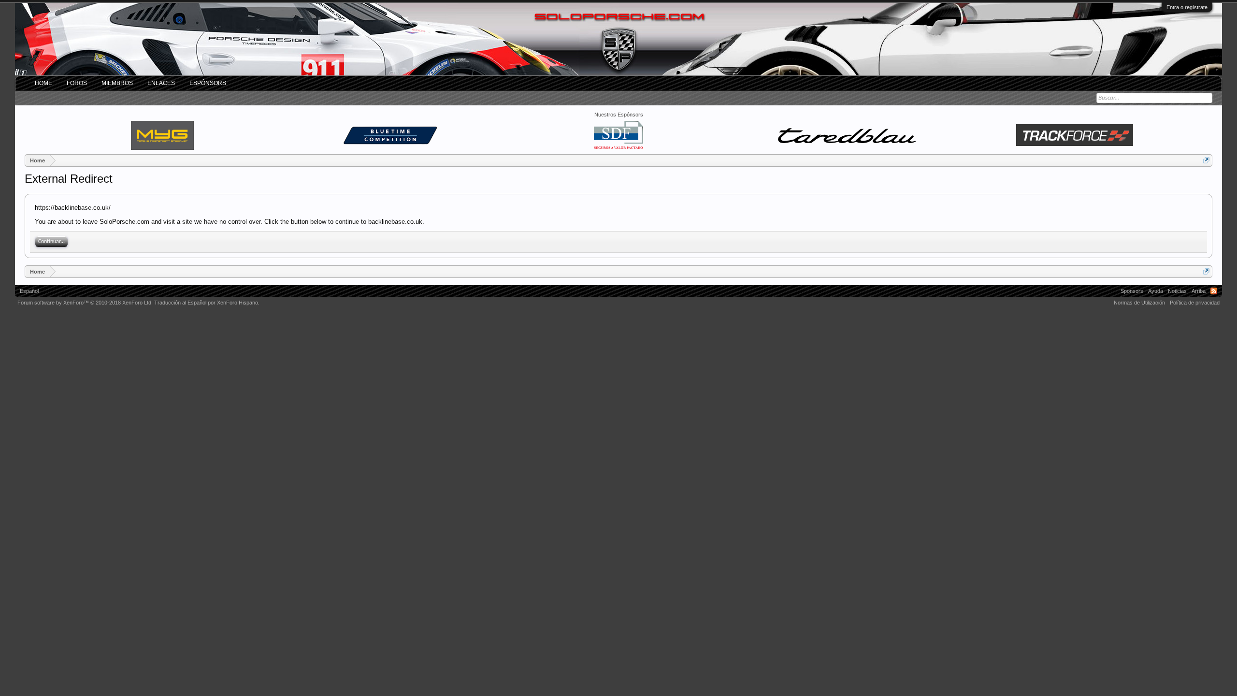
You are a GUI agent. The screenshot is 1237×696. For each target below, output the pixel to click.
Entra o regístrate (1187, 7)
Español (29, 291)
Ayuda (1155, 291)
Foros (77, 83)
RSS (1213, 291)
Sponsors (1132, 291)
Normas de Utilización (1139, 302)
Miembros (117, 83)
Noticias (1177, 291)
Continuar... (51, 242)
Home (43, 83)
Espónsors (207, 83)
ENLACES (161, 83)
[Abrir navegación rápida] (1206, 160)
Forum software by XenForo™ (85, 302)
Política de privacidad (1195, 302)
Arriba (1199, 291)
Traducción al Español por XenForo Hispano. (206, 302)
